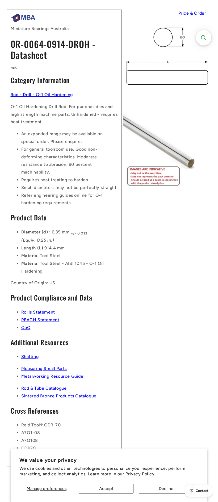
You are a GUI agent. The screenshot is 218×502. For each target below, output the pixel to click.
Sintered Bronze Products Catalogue (59, 395)
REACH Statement (40, 319)
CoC (26, 327)
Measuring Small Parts (44, 368)
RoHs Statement (38, 312)
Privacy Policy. (140, 473)
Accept (106, 488)
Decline (166, 488)
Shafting (30, 356)
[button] (203, 38)
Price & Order (192, 13)
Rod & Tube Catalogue (44, 388)
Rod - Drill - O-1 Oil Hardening (42, 94)
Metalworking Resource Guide (52, 376)
